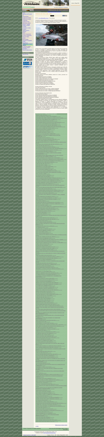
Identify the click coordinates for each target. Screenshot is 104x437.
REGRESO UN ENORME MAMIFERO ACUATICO (48, 197)
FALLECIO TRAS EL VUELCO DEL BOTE (47, 278)
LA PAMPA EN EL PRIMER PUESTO (45, 285)
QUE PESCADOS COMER (43, 165)
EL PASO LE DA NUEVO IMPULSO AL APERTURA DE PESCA (51, 206)
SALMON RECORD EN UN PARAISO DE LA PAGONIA (49, 202)
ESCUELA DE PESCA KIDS (43, 205)
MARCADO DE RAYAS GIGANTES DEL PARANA (48, 258)
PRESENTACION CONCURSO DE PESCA (46, 302)
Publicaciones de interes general (27, 45)
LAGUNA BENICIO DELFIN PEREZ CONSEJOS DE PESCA (50, 178)
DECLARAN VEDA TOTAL (43, 220)
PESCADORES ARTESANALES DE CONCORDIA (48, 420)
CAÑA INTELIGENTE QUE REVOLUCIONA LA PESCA (50, 256)
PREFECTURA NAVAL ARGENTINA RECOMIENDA (49, 282)
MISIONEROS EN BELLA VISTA (45, 301)
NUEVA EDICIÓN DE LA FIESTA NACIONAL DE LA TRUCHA (51, 324)
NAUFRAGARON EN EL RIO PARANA (46, 341)
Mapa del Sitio (25, 54)
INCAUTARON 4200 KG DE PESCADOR (46, 249)
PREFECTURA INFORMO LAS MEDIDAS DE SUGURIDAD (50, 406)
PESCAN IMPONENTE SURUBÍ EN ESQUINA (47, 320)
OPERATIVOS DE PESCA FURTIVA (45, 129)
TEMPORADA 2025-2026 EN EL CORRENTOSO (48, 264)
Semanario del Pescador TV (27, 15)
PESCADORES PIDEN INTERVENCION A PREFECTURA (50, 190)
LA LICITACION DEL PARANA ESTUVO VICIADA (49, 149)
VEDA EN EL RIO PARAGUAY (44, 411)
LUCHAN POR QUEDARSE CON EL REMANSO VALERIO (50, 172)
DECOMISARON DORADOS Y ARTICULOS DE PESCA (49, 374)
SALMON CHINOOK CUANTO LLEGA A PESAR (48, 182)
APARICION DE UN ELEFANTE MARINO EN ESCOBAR (50, 160)
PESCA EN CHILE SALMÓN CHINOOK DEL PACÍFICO (49, 379)
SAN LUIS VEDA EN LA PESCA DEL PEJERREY (48, 116)
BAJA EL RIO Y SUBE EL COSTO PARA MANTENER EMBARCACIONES (47, 415)
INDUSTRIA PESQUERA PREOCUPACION (47, 421)
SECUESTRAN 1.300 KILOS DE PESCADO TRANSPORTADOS (51, 148)
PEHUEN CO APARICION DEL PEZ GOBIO (47, 248)
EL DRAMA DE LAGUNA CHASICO (45, 210)
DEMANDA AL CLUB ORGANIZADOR (46, 166)
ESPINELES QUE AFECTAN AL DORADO (47, 226)
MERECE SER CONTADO (43, 115)
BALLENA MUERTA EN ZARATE (45, 339)
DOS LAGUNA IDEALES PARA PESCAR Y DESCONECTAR (51, 187)
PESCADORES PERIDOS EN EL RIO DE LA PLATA (48, 347)
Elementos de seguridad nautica (27, 41)
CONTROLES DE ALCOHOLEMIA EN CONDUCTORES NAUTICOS (50, 253)
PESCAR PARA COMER (43, 173)
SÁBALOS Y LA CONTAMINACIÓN (45, 271)
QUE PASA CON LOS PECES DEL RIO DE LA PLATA (49, 144)
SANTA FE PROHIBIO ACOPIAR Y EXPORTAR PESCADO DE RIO (50, 261)
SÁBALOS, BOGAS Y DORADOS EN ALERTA (47, 331)
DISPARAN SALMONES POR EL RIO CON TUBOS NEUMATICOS (50, 185)
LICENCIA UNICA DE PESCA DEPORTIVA (47, 355)
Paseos (24, 32)
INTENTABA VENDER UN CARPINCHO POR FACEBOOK (50, 345)
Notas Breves (25, 42)
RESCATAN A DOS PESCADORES (45, 391)
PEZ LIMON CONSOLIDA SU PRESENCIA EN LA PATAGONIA (51, 159)
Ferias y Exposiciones (27, 34)
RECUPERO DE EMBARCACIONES (45, 393)
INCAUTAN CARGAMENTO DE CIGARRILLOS (48, 119)
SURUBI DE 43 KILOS (42, 200)
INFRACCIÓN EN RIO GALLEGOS (45, 291)
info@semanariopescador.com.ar (49, 432)
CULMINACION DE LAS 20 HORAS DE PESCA (48, 274)
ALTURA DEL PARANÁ (43, 363)
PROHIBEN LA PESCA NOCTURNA (45, 367)
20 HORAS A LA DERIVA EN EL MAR (46, 340)
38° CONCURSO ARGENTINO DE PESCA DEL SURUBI (49, 309)
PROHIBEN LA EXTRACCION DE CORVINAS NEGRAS (50, 268)
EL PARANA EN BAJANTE (43, 400)
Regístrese (66, 7)
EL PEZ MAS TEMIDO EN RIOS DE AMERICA (47, 236)
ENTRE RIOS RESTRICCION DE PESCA (46, 263)
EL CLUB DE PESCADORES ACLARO (46, 169)
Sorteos (24, 38)
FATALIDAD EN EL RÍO (43, 321)
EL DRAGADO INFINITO (43, 213)
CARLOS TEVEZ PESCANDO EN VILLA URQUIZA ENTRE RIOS (50, 371)
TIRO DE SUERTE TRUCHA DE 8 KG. (46, 255)
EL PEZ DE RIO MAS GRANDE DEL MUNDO (47, 219)
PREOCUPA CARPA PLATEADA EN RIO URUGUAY (49, 289)
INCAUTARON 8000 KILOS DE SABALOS (47, 217)
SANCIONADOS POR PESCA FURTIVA (46, 151)
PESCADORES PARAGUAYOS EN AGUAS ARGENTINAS (50, 122)
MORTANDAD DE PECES (43, 390)
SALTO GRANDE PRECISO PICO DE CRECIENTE (48, 354)
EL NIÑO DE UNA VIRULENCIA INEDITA (47, 162)
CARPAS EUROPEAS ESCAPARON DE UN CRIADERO (49, 157)
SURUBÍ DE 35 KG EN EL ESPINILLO (46, 378)
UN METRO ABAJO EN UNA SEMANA (46, 333)
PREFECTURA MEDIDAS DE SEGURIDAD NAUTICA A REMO (51, 239)
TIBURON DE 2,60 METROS (44, 382)
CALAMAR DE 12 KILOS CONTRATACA (46, 288)
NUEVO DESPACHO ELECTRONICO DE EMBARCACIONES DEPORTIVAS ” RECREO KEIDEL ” (49, 388)
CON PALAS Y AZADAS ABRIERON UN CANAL (48, 170)
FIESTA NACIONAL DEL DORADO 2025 (46, 336)
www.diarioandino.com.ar (43, 18)
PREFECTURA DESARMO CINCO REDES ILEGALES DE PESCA (50, 307)
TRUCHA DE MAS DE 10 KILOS (45, 418)
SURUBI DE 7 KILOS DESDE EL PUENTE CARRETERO (50, 203)
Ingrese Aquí (61, 7)
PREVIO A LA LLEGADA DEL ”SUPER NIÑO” (47, 133)
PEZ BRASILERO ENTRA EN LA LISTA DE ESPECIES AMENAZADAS (51, 142)
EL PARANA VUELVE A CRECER (45, 175)
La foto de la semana (27, 46)
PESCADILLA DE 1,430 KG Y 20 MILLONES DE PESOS (49, 305)
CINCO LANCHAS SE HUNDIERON (45, 281)
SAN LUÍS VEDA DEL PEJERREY (45, 417)
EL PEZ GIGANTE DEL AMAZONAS (45, 292)
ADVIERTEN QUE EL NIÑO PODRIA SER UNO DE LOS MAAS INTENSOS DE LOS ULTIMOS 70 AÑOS (49, 156)
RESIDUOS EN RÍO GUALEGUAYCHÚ (46, 408)
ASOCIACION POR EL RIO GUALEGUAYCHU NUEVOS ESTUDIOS (50, 311)
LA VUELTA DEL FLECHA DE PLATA (46, 188)
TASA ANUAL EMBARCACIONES (45, 230)
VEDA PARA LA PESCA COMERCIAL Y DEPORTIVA (49, 394)
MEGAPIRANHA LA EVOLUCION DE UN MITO (48, 199)
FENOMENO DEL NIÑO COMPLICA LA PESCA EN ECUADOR (51, 118)
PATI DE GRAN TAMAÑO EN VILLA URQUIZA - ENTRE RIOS (51, 242)
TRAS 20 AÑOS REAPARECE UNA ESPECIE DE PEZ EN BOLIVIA (50, 251)
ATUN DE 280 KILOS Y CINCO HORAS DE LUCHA (49, 294)
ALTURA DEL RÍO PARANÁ (44, 395)
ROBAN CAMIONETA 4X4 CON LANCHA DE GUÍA (49, 273)
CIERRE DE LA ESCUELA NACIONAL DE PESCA (48, 404)
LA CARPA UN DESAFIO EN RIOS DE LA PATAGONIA (49, 191)
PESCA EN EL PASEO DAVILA (44, 233)
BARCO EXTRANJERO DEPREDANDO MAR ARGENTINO (50, 126)
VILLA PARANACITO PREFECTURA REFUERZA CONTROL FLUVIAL (51, 235)
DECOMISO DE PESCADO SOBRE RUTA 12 (47, 183)
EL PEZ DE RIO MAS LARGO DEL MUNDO (47, 208)
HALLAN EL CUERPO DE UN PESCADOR (47, 128)
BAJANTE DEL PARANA (43, 407)
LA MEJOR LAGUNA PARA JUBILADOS (46, 193)
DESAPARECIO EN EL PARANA (45, 137)
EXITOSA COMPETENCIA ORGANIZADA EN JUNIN (49, 179)
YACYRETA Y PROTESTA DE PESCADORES (47, 147)
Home (24, 12)
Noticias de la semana (27, 19)
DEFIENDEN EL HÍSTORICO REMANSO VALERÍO (49, 284)
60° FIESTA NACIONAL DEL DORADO (46, 327)
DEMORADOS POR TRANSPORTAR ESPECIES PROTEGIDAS (51, 403)
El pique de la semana (27, 17)
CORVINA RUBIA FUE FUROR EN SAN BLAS (47, 241)
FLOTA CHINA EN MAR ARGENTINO (46, 222)
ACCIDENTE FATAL (42, 227)
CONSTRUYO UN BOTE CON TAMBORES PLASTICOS (50, 180)
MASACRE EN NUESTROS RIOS (45, 167)
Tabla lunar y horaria (27, 23)
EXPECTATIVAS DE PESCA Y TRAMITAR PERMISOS (49, 397)
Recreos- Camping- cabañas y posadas (26, 25)
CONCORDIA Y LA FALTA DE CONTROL (47, 323)
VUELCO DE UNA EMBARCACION (45, 238)
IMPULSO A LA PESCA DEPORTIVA (45, 259)
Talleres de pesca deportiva (26, 31)
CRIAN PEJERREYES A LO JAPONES (46, 413)
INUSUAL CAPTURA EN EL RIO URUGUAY (47, 384)
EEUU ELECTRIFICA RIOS (43, 231)
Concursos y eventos (27, 27)
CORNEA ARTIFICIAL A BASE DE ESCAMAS (47, 209)
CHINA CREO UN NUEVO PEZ (44, 243)
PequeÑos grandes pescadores (26, 48)
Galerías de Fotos (26, 21)
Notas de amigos (26, 36)
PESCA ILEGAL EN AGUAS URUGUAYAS (47, 279)
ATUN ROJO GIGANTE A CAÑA (45, 132)
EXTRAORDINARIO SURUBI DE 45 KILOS (47, 267)
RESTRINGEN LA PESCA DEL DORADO (46, 401)
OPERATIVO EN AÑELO (43, 330)
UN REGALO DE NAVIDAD (44, 245)
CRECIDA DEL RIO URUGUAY (44, 145)
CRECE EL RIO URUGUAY (43, 352)
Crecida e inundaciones (27, 35)
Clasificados (25, 20)
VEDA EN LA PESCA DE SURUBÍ (45, 265)
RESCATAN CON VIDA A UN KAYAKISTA (47, 357)
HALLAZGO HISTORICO (43, 212)
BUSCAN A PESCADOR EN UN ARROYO (47, 140)
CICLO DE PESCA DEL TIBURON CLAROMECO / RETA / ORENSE (50, 195)
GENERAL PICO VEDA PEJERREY (45, 298)
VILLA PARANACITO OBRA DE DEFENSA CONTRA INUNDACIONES (51, 386)
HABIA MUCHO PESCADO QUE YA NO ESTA (47, 337)
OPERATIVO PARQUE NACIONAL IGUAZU (47, 246)
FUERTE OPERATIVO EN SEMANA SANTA (47, 196)
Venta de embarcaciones (27, 49)
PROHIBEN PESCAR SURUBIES (45, 176)
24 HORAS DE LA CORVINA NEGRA (45, 228)
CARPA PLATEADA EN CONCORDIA (46, 295)
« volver (36, 426)
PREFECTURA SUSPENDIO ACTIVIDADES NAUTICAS (50, 410)
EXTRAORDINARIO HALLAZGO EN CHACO (47, 304)
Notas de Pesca (25, 16)
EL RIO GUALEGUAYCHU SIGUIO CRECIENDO (48, 125)
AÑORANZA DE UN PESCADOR (45, 334)
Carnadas (24, 26)
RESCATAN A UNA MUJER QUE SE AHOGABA (48, 123)
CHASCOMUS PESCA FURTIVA (44, 130)
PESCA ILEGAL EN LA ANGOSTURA (46, 381)
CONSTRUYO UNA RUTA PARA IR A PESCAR (48, 139)
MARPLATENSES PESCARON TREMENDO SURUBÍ (49, 398)
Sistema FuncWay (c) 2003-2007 (29, 435)
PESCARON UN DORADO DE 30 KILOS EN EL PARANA (50, 326)
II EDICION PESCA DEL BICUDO (45, 300)
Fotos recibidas (25, 39)
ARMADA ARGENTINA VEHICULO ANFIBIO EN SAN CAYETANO (50, 359)
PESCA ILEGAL (41, 373)
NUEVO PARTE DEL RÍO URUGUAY (46, 351)
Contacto (24, 29)
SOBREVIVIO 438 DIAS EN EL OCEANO (46, 120)
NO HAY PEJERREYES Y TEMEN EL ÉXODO (47, 328)
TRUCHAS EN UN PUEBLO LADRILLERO (47, 287)
